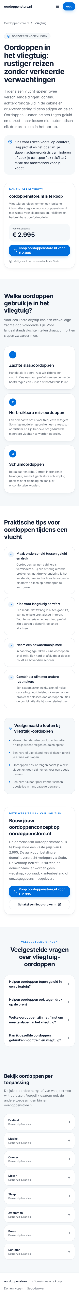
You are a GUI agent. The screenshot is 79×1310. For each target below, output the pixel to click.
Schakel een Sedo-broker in (37, 904)
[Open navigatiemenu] (57, 6)
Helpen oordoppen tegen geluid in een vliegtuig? (39, 984)
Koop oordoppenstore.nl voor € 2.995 (42, 250)
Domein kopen (13, 1288)
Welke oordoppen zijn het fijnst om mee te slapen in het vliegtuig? (39, 1019)
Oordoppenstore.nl (16, 23)
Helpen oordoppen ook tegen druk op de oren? (39, 1001)
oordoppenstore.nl (18, 6)
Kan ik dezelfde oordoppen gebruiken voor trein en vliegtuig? (39, 1037)
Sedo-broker (35, 1288)
